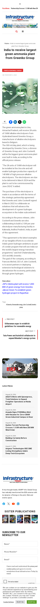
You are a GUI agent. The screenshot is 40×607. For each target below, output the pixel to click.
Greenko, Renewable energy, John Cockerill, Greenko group (21, 306)
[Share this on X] (20, 122)
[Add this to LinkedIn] (15, 122)
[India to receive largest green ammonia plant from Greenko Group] (20, 96)
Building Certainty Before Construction (16, 439)
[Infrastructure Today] (20, 18)
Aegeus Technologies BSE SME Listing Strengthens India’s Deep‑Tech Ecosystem (19, 451)
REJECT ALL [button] (20, 602)
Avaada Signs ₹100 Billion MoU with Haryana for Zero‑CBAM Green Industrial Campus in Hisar (19, 414)
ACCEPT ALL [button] (31, 602)
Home (7, 43)
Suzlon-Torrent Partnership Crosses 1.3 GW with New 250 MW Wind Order (20, 427)
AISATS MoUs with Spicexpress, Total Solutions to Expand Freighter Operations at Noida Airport (19, 400)
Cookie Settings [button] (8, 602)
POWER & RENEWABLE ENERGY (13, 70)
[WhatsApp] (24, 122)
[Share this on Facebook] (10, 122)
